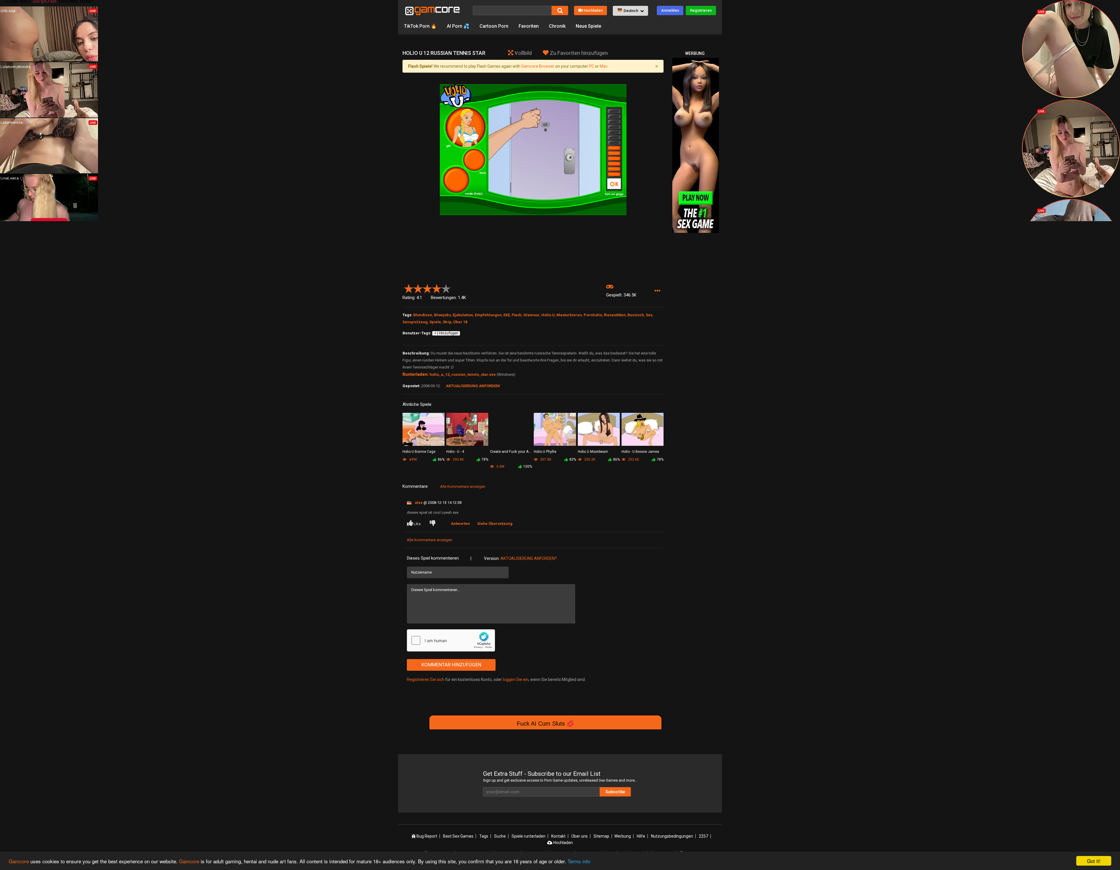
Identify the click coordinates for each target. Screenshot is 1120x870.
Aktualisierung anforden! (473, 386)
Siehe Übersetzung (494, 523)
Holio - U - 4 (455, 452)
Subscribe (615, 791)
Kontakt (558, 836)
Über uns (579, 836)
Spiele (435, 322)
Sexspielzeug (415, 322)
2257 (703, 836)
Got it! (1093, 860)
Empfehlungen (488, 315)
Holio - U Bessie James (640, 452)
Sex (649, 315)
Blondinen (422, 315)
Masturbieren (569, 315)
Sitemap (601, 836)
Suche (500, 836)
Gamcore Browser (537, 66)
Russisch (635, 315)
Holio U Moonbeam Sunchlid (593, 452)
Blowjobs (442, 315)
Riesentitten (615, 315)
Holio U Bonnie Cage (418, 452)
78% (485, 459)
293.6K (633, 459)
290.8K (458, 459)
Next (657, 433)
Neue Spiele (588, 26)
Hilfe (641, 836)
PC (591, 66)
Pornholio (593, 315)
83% (572, 459)
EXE (506, 315)
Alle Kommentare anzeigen (462, 486)
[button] (630, 11)
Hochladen (593, 10)
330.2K (589, 459)
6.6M (500, 466)
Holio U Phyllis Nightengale (545, 452)
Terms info (579, 861)
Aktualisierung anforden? (529, 558)
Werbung (622, 836)
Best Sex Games (458, 836)
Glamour (531, 315)
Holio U (548, 315)
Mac (604, 66)
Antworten (460, 523)
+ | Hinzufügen (446, 333)
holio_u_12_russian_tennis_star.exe (463, 374)
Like (417, 524)
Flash (517, 315)
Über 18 (460, 322)
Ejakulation (463, 315)
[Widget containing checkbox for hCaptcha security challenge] (451, 640)
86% (441, 459)
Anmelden (670, 10)
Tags (483, 836)
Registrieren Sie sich (425, 679)
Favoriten (529, 26)
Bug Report (426, 836)
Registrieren (701, 10)
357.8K (545, 459)
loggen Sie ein (515, 679)
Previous (409, 433)
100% (527, 466)
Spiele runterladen (528, 836)
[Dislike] (434, 523)
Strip (447, 322)
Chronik (557, 26)
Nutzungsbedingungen (672, 836)
